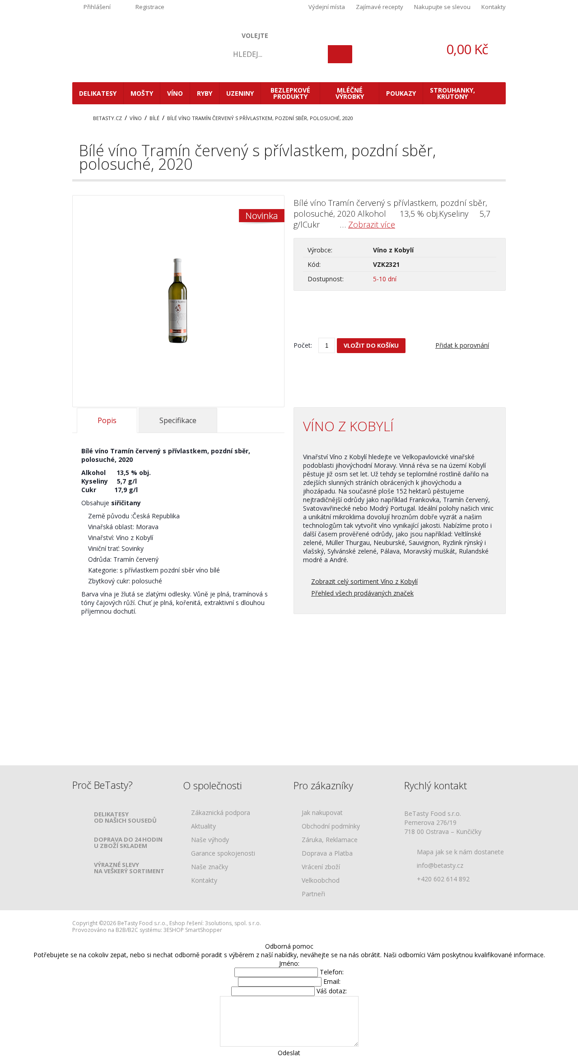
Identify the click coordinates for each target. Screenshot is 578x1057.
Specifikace (177, 420)
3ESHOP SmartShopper (192, 930)
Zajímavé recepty (379, 7)
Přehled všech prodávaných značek (362, 593)
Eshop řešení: (186, 923)
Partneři (313, 894)
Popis (107, 420)
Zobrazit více (371, 224)
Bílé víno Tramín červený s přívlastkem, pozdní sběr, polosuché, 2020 (260, 118)
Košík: (451, 49)
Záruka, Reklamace (330, 840)
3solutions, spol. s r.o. (233, 923)
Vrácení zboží (321, 867)
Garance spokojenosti (223, 853)
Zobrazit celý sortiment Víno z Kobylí (364, 581)
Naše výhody (210, 840)
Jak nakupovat (322, 813)
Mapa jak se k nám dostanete (460, 851)
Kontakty (493, 7)
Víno (136, 118)
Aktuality (203, 826)
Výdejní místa (326, 7)
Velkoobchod (321, 881)
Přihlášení (97, 7)
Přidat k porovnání (462, 345)
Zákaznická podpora (220, 813)
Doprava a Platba (327, 853)
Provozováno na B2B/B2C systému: (117, 930)
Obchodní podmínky (331, 826)
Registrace (149, 7)
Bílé (154, 118)
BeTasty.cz (107, 118)
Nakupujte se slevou (442, 7)
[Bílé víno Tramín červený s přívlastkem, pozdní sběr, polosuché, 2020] (178, 349)
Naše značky (209, 867)
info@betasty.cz (440, 865)
